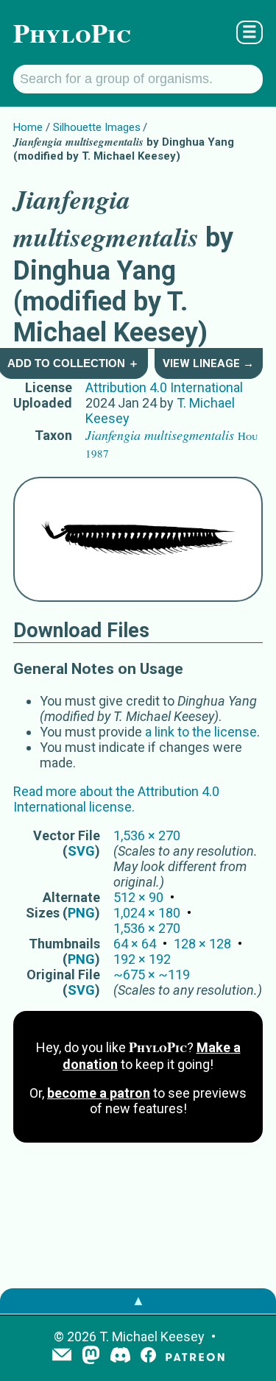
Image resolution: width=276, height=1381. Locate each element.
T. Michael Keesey (152, 1336)
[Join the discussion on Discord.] (120, 1356)
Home (28, 127)
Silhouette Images (97, 127)
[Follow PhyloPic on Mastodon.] (91, 1356)
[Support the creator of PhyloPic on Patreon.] (195, 1356)
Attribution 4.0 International (164, 387)
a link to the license (201, 731)
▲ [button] (138, 1300)
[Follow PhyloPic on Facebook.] (148, 1356)
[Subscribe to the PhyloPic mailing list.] (62, 1356)
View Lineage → (208, 363)
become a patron (98, 1093)
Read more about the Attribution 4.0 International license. (116, 799)
